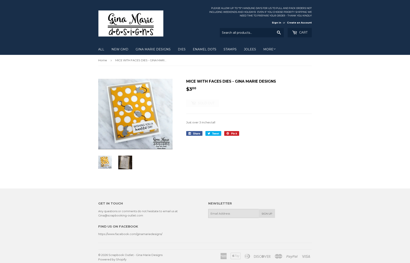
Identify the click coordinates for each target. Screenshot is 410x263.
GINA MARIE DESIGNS (153, 49)
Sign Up (267, 213)
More (268, 49)
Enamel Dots (204, 49)
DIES (182, 49)
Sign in (276, 22)
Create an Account (299, 22)
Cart (303, 32)
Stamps (230, 49)
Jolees (250, 49)
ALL (101, 49)
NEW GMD (119, 49)
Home (102, 60)
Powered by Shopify (112, 259)
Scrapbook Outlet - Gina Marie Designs (135, 255)
